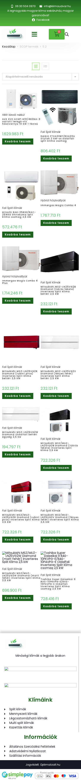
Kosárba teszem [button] (18, 141)
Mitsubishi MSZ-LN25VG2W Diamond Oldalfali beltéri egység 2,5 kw (20, 434)
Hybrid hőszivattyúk (53, 200)
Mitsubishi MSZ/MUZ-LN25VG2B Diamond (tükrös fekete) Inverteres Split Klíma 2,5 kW (59, 446)
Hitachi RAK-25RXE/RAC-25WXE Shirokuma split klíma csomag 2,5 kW (19, 214)
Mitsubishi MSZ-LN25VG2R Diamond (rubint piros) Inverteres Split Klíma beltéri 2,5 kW (20, 375)
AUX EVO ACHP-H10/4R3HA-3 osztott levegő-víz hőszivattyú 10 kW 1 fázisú (21, 121)
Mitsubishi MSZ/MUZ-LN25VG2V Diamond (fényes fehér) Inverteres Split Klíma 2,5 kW (60, 518)
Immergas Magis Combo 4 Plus (20, 282)
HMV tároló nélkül (13, 115)
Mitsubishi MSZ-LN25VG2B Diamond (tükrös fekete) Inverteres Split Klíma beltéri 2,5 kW (58, 290)
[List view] (45, 66)
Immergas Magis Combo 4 (58, 205)
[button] (34, 34)
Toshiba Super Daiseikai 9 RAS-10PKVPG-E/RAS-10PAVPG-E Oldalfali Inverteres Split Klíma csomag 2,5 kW (58, 584)
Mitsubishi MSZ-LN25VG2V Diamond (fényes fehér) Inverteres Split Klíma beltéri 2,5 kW (58, 375)
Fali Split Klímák (50, 132)
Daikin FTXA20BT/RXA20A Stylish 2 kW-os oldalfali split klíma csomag (58, 138)
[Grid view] (36, 66)
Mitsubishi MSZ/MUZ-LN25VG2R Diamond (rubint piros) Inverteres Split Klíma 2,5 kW (21, 518)
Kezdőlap (9, 47)
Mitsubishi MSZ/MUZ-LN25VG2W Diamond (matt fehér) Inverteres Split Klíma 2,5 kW (21, 577)
